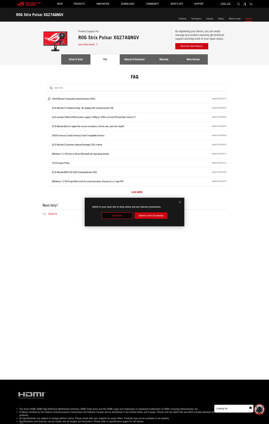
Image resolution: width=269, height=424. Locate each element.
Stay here (117, 215)
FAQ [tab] (105, 59)
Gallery (221, 18)
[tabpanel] (134, 145)
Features (182, 18)
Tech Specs (196, 18)
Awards (209, 18)
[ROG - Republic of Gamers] (28, 4)
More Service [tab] (193, 59)
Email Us (52, 214)
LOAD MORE (136, 192)
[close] (180, 202)
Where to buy (235, 18)
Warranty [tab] (163, 59)
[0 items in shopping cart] (251, 4)
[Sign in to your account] (245, 4)
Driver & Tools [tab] (76, 59)
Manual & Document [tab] (134, 59)
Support (248, 18)
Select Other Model (86, 44)
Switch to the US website (151, 215)
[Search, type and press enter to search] (238, 4)
